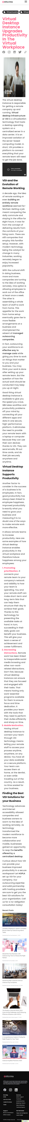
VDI (4, 405)
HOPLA (22, 873)
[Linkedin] (16, 1089)
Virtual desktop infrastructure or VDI (13, 115)
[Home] (7, 2)
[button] (25, 2)
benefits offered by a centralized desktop (12, 853)
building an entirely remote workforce (11, 202)
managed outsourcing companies (12, 336)
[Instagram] (10, 1089)
